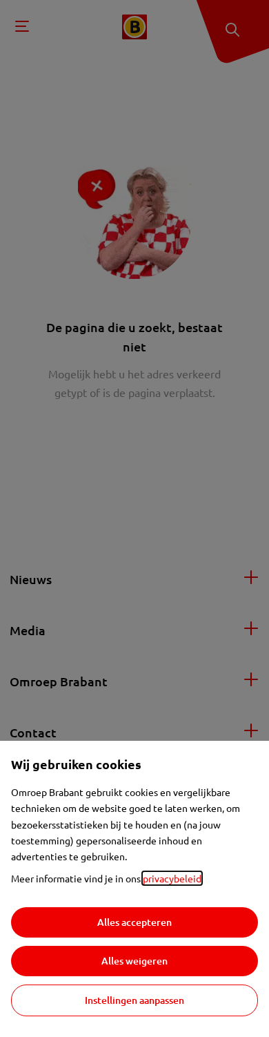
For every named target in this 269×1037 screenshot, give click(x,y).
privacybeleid (172, 878)
